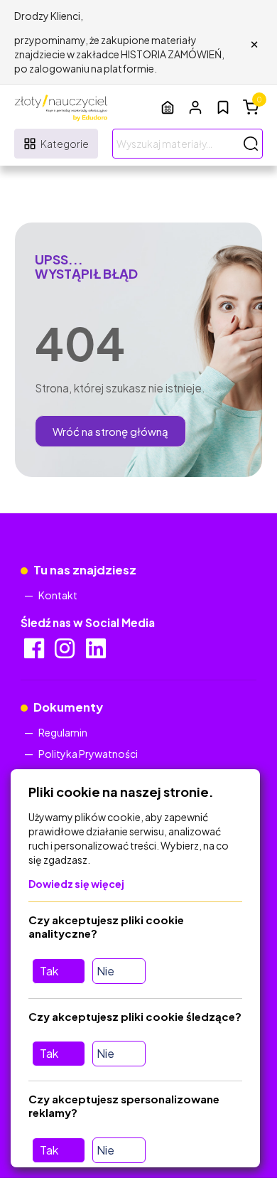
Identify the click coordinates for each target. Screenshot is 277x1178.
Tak (49, 970)
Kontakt (57, 595)
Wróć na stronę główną (110, 431)
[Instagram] (65, 652)
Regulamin (62, 732)
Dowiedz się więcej (76, 883)
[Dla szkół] (168, 107)
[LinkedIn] (97, 652)
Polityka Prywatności (88, 753)
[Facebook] (35, 652)
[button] (195, 107)
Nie (105, 970)
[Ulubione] (223, 107)
